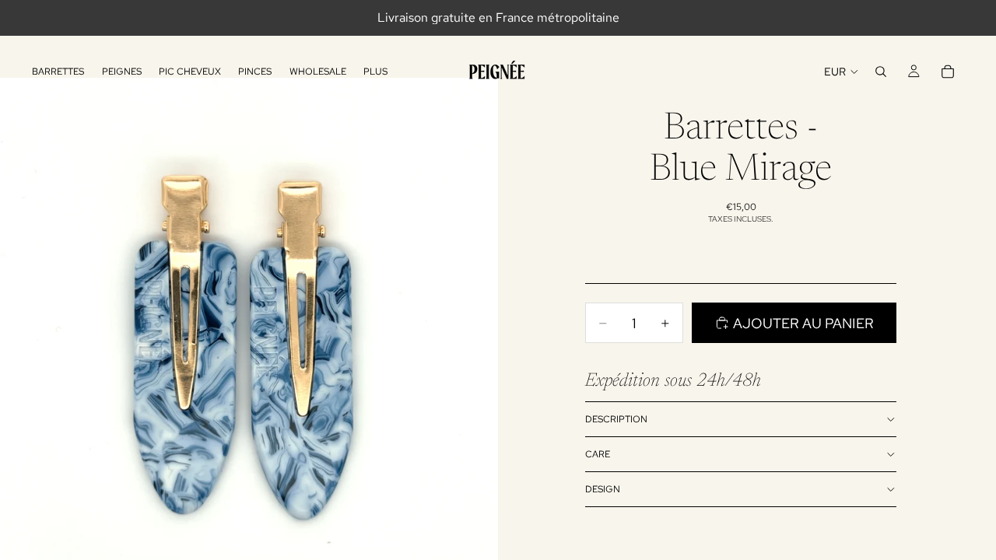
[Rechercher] (881, 71)
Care (597, 454)
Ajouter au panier (803, 323)
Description (616, 419)
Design (602, 489)
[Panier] (948, 71)
